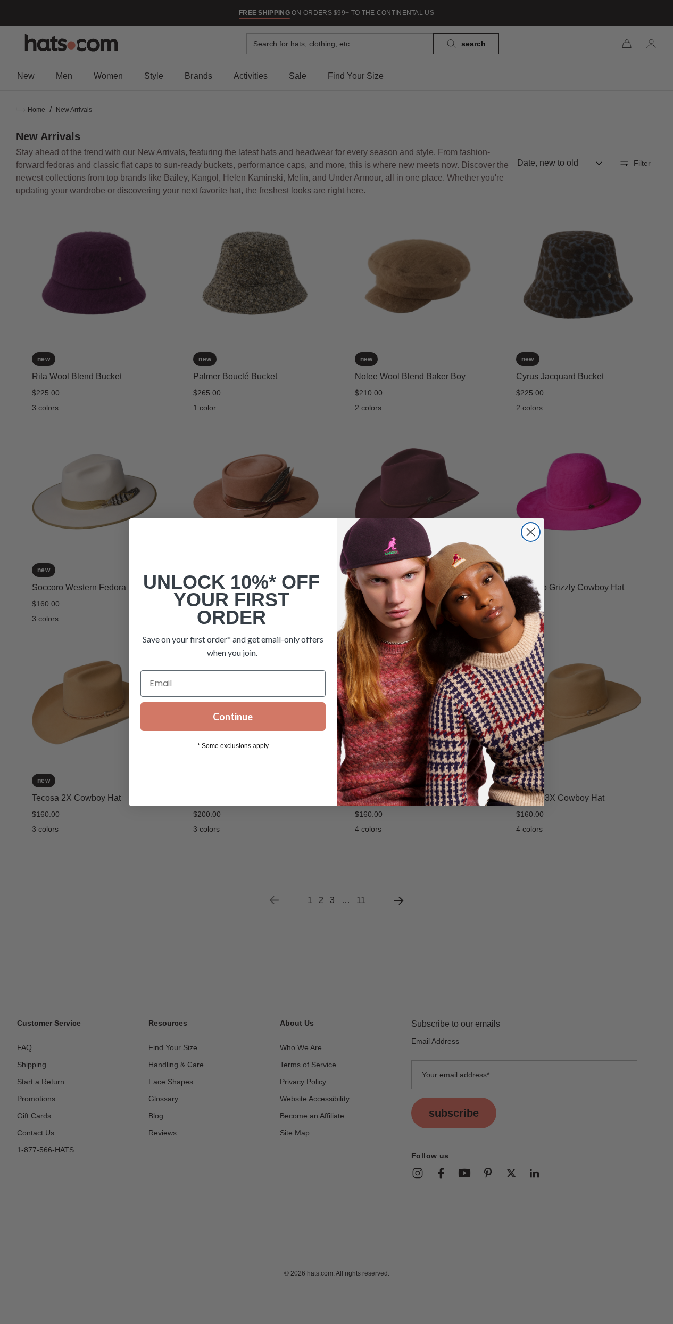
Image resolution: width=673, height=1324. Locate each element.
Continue (233, 716)
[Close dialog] (530, 532)
